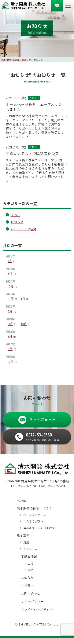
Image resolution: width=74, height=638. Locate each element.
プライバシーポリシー (37, 609)
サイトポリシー (32, 601)
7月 (10, 260)
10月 (11, 286)
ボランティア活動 (23, 229)
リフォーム (30, 549)
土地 (30, 563)
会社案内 (27, 585)
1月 (23, 298)
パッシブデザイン (34, 515)
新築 (26, 542)
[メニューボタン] (68, 5)
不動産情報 (29, 556)
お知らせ (17, 222)
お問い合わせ (30, 593)
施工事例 (23, 535)
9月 (10, 348)
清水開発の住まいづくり (34, 508)
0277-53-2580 (26, 485)
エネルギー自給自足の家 (39, 528)
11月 (10, 323)
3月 (10, 336)
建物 (30, 570)
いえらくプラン (33, 521)
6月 (10, 273)
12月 (10, 298)
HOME (21, 500)
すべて (15, 214)
